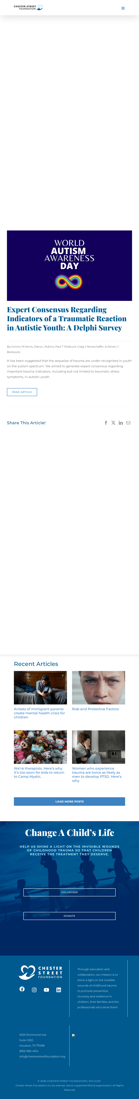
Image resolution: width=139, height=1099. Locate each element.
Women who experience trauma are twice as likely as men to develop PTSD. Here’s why (97, 774)
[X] (113, 423)
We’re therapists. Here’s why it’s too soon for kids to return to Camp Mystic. (39, 772)
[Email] (128, 423)
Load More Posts (69, 801)
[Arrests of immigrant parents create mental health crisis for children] (40, 687)
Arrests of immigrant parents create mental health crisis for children (39, 713)
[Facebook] (106, 423)
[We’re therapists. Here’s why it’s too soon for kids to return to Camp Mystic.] (40, 747)
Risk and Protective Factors (95, 709)
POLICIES (95, 1081)
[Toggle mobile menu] (123, 8)
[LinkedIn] (121, 423)
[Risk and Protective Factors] (98, 687)
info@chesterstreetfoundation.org (42, 1056)
